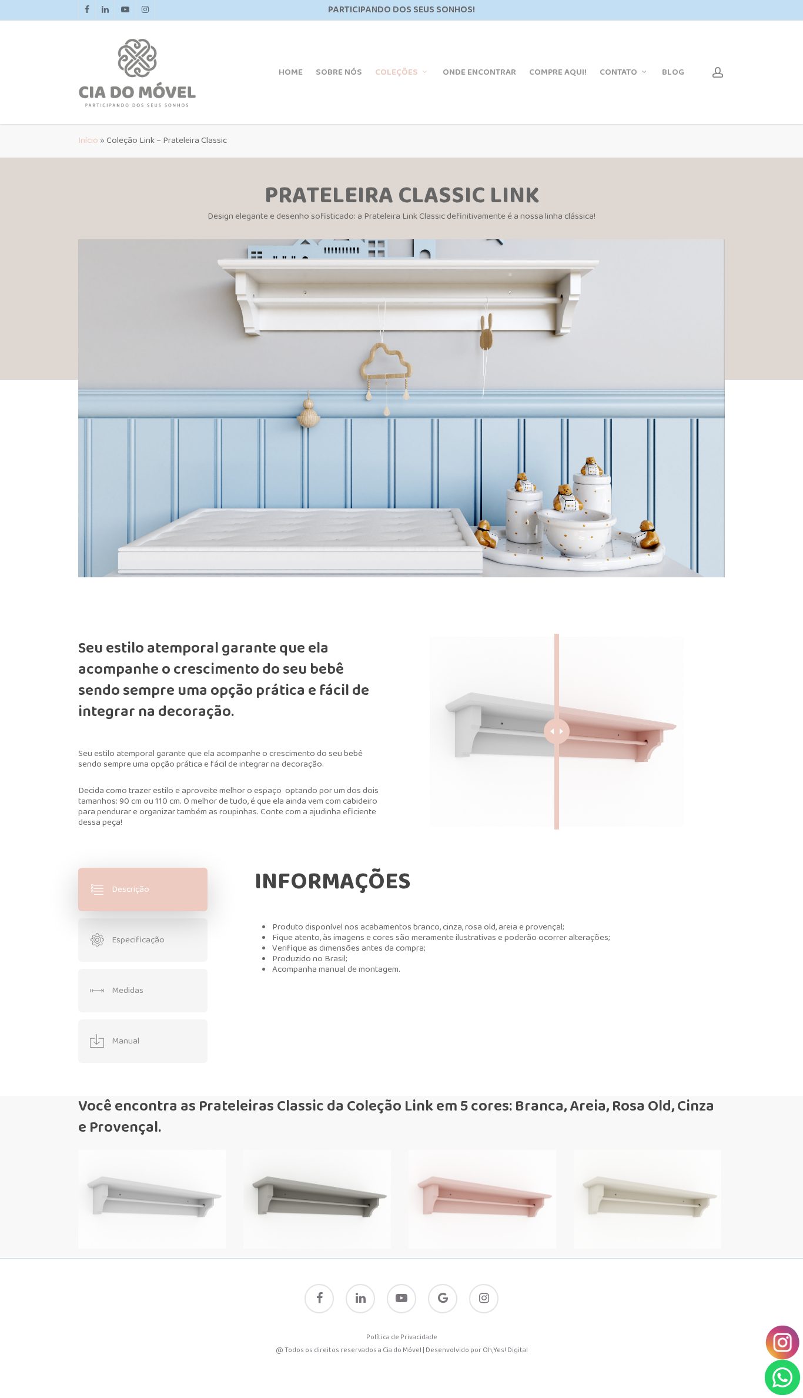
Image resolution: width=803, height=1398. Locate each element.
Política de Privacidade (401, 1337)
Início (88, 140)
